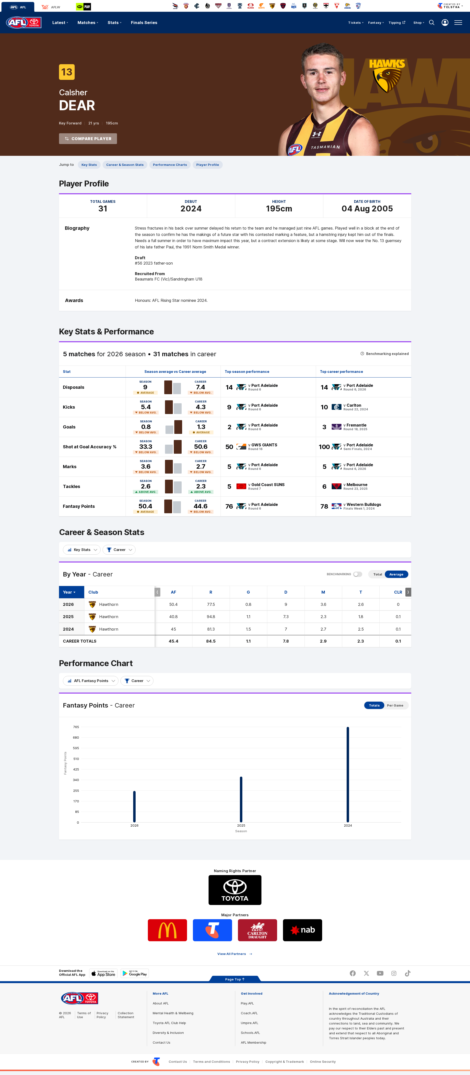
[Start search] (432, 22)
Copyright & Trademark (284, 1061)
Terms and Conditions (211, 1061)
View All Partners (231, 954)
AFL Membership (253, 1042)
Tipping (394, 22)
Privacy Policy (102, 1015)
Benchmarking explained (387, 354)
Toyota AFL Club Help (169, 1023)
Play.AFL (247, 1003)
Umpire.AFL (249, 1023)
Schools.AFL (250, 1033)
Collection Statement (126, 1015)
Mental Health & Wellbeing (173, 1013)
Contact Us (161, 1042)
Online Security (323, 1061)
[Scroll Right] (408, 592)
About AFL (161, 1003)
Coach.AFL (249, 1013)
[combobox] (82, 550)
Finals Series (144, 22)
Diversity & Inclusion (168, 1033)
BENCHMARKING (339, 574)
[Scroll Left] (157, 592)
